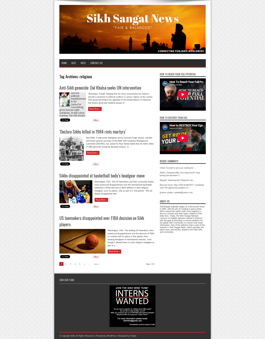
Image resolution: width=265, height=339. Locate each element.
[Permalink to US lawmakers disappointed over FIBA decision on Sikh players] (82, 253)
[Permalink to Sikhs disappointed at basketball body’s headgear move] (75, 202)
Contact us (96, 63)
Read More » (95, 109)
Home (64, 63)
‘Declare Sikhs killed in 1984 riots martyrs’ (92, 131)
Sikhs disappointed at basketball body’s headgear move (102, 175)
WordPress (112, 336)
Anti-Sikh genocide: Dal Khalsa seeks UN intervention (100, 88)
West (83, 63)
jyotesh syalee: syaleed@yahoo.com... (177, 192)
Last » (96, 264)
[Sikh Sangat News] (132, 51)
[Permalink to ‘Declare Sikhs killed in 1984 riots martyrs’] (71, 160)
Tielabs (133, 336)
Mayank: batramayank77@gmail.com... (177, 180)
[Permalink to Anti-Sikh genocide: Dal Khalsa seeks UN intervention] (72, 116)
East (73, 63)
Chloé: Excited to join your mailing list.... (178, 168)
